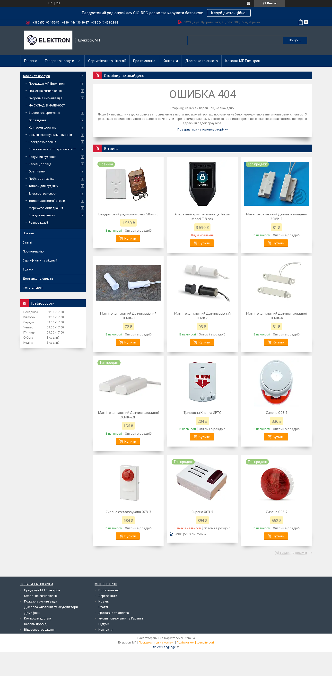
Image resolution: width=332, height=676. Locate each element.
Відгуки (28, 269)
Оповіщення (37, 120)
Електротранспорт (43, 193)
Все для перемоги (42, 215)
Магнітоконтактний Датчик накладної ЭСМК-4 (276, 315)
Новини (28, 233)
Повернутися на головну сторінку (202, 129)
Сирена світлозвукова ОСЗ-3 (128, 512)
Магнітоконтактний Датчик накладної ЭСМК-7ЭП (128, 414)
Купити (130, 238)
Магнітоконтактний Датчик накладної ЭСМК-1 (276, 216)
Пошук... (295, 40)
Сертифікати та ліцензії (107, 61)
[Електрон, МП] (48, 40)
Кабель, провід (40, 164)
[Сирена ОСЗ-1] (276, 382)
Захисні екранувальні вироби (50, 135)
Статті (27, 242)
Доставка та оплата (201, 61)
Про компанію (144, 61)
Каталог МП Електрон (242, 61)
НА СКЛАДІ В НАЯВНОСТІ (47, 105)
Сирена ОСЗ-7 (276, 512)
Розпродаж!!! (38, 222)
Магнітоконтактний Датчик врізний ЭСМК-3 (128, 315)
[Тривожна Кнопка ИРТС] (202, 382)
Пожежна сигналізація (45, 91)
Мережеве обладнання (46, 208)
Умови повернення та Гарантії (120, 618)
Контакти (170, 61)
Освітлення (37, 171)
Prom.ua (189, 638)
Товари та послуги (59, 61)
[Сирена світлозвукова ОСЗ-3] (128, 481)
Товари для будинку (43, 186)
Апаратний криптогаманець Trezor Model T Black (202, 216)
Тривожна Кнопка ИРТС (202, 412)
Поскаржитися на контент (157, 642)
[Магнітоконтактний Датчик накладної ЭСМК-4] (276, 283)
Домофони (32, 613)
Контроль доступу (42, 127)
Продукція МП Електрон (47, 83)
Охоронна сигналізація (45, 98)
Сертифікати (107, 596)
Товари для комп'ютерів (47, 201)
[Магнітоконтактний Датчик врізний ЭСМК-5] (202, 283)
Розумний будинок (42, 157)
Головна (30, 61)
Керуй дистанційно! (229, 13)
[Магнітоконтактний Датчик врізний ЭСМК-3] (128, 283)
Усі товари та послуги (291, 552)
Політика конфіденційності (195, 642)
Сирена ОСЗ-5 (202, 512)
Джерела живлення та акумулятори (51, 607)
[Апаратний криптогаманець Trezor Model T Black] (202, 184)
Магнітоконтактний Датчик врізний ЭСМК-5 (202, 315)
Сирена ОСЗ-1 (276, 412)
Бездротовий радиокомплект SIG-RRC (128, 214)
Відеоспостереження (44, 112)
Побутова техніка (41, 178)
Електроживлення (42, 142)
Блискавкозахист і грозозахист (52, 149)
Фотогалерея (33, 287)
